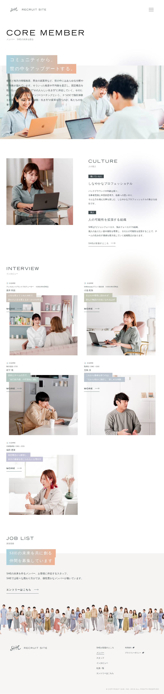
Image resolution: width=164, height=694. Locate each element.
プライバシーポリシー (133, 653)
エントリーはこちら (18, 589)
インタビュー (102, 663)
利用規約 (128, 648)
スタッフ (100, 658)
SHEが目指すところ (98, 243)
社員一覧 (100, 668)
